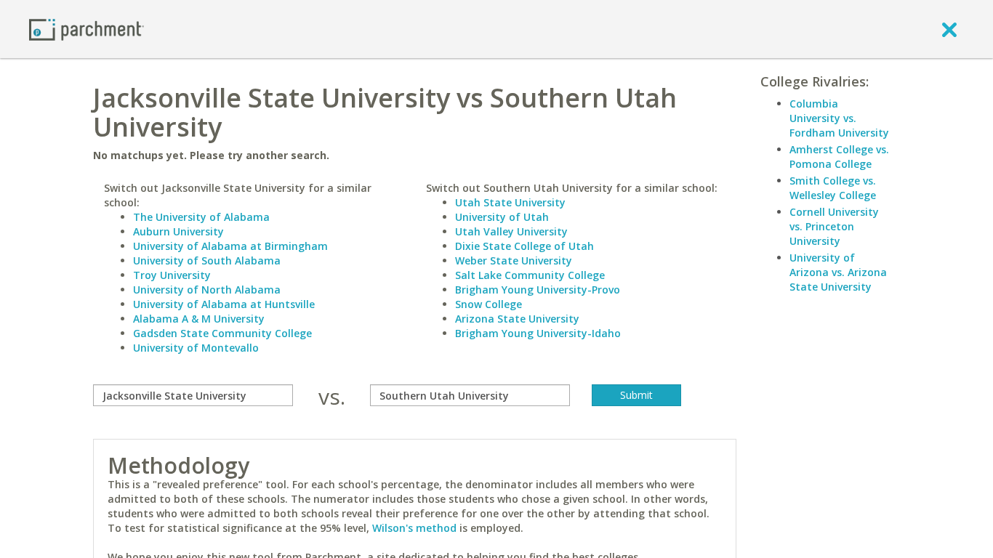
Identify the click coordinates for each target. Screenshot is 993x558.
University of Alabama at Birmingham (230, 246)
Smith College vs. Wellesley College (832, 188)
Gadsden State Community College (222, 333)
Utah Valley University (511, 231)
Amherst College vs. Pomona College (839, 156)
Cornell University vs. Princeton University (834, 226)
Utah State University (510, 202)
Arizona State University (517, 319)
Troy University (172, 275)
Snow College (488, 304)
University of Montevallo (196, 348)
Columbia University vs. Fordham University (839, 118)
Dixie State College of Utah (524, 246)
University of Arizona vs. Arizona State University (838, 272)
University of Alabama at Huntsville (224, 304)
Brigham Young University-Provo (537, 289)
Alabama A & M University (199, 319)
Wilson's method (414, 528)
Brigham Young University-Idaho (538, 333)
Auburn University (178, 231)
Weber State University (513, 260)
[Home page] (86, 29)
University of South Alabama (207, 260)
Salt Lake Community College (530, 275)
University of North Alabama (207, 289)
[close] (949, 29)
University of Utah (502, 217)
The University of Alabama (201, 217)
